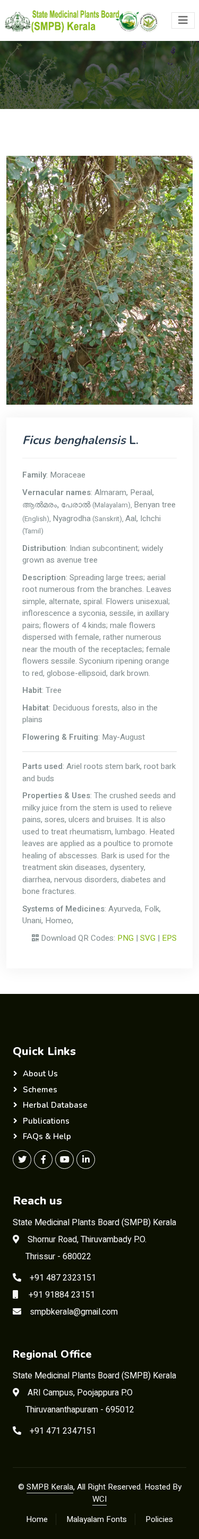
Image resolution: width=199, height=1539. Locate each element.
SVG (147, 938)
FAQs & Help (47, 1136)
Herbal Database (55, 1105)
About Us (40, 1073)
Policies (159, 1519)
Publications (46, 1121)
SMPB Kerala (50, 1487)
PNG (125, 938)
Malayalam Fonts (96, 1519)
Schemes (40, 1089)
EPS (169, 938)
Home (37, 1519)
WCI (99, 1499)
